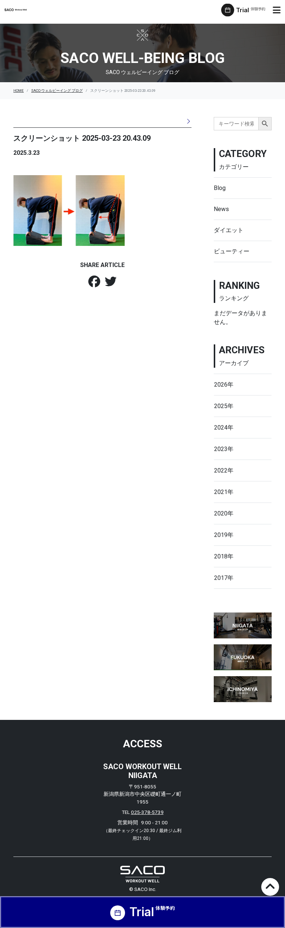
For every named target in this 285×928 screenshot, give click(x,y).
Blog (220, 187)
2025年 (223, 406)
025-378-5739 (147, 812)
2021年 (223, 491)
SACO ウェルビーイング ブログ (57, 91)
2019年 (223, 534)
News (221, 209)
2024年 (223, 427)
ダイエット (228, 230)
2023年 (223, 449)
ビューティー (231, 251)
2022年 (223, 470)
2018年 (223, 556)
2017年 (223, 577)
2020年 (223, 513)
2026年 (223, 384)
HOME (18, 91)
